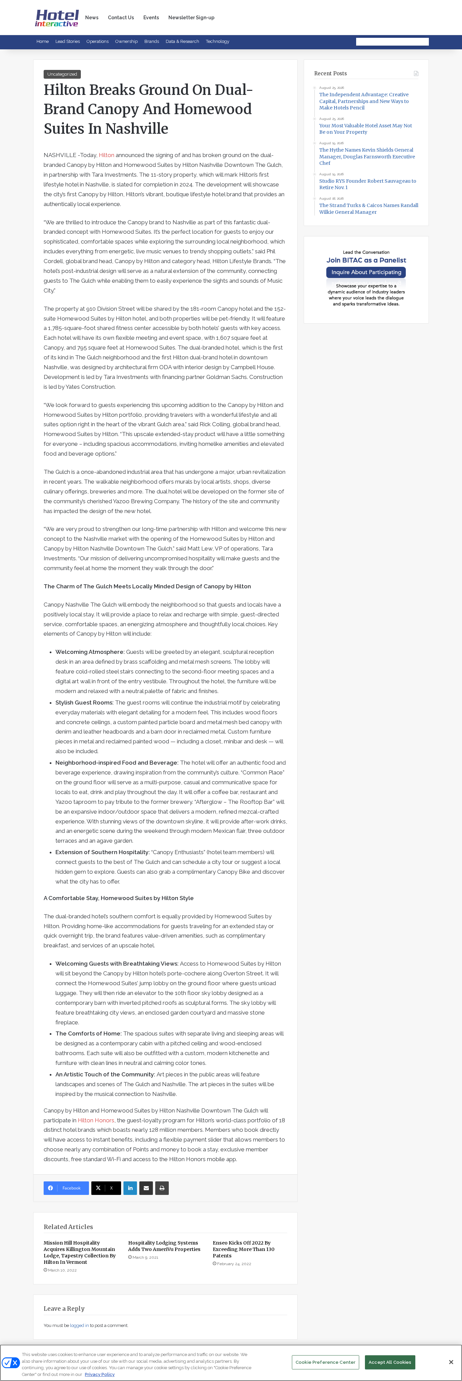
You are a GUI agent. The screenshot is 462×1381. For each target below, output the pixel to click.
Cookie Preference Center (325, 1362)
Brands (151, 41)
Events (151, 17)
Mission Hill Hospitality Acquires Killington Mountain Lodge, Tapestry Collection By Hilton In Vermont (80, 1252)
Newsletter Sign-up (191, 17)
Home (43, 41)
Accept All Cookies (390, 1362)
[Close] (451, 1362)
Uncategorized (62, 74)
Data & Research (182, 41)
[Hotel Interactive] (56, 17)
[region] (231, 1363)
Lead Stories (67, 41)
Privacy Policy (100, 1374)
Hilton (106, 155)
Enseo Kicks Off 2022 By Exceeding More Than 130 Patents (244, 1249)
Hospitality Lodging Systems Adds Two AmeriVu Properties (164, 1246)
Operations (98, 41)
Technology (217, 41)
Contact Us (121, 17)
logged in (79, 1325)
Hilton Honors (96, 1120)
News (91, 17)
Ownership (126, 41)
